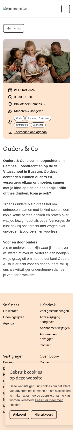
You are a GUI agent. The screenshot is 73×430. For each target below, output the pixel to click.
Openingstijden (13, 317)
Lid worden (10, 311)
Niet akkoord (43, 414)
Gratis (19, 118)
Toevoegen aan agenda (30, 132)
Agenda (8, 323)
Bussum (8, 362)
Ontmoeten (22, 125)
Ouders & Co (20, 149)
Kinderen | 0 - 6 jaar (38, 118)
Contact (45, 345)
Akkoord (19, 414)
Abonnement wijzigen (55, 328)
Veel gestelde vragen (54, 311)
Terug (16, 28)
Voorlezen (38, 125)
